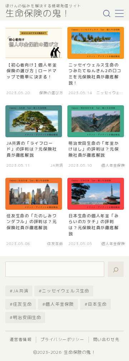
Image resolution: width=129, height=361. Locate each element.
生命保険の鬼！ (38, 14)
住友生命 (22, 304)
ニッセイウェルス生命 (65, 291)
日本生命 (97, 304)
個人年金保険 (60, 304)
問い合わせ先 (106, 339)
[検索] (116, 269)
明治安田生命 (27, 317)
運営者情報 (21, 339)
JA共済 (20, 291)
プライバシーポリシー (62, 339)
